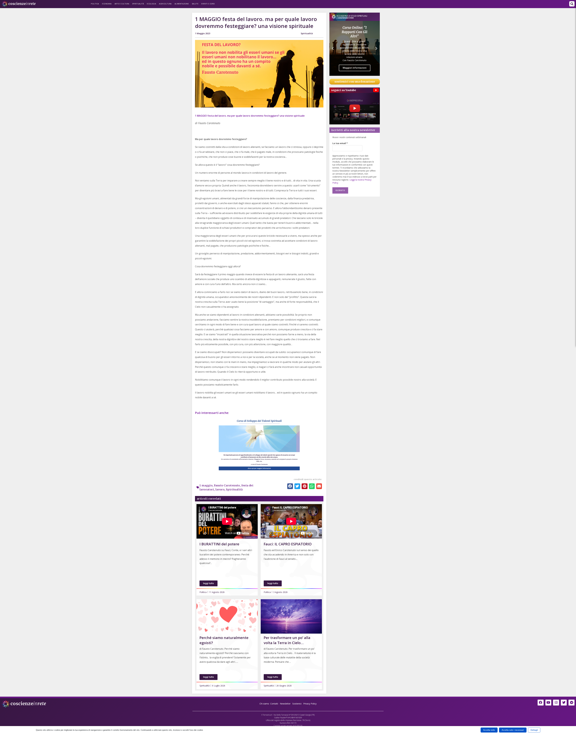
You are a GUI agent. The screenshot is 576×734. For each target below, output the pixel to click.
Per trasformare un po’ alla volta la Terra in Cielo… (287, 640)
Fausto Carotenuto (227, 485)
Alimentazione (182, 4)
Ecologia (151, 4)
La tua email (340, 143)
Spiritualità (138, 4)
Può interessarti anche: (212, 413)
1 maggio (206, 485)
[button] (571, 3)
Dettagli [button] (534, 730)
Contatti (274, 703)
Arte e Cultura (122, 4)
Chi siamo (264, 703)
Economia (107, 4)
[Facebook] (541, 703)
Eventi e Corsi (208, 4)
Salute (195, 4)
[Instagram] (556, 703)
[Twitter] (564, 703)
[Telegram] (571, 703)
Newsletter (285, 703)
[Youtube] (548, 703)
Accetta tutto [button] (489, 730)
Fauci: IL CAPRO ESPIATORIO (288, 543)
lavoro (220, 489)
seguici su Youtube (343, 90)
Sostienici (297, 703)
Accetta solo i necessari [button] (513, 730)
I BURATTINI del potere (219, 543)
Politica (95, 4)
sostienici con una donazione (354, 81)
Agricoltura (165, 4)
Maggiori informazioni (354, 63)
